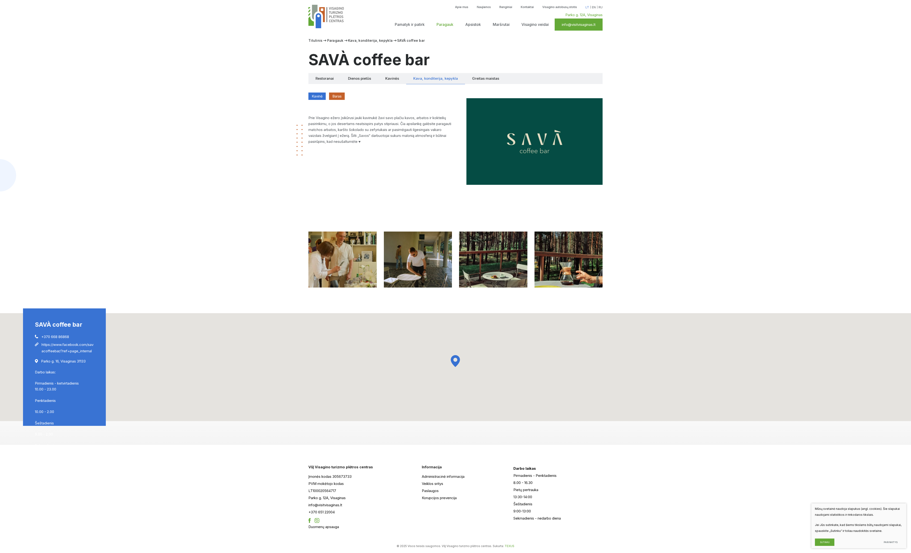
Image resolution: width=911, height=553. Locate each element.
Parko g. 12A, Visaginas (584, 15)
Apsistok (473, 24)
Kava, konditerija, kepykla (370, 40)
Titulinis (315, 40)
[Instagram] (317, 520)
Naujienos (484, 7)
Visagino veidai (535, 24)
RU (601, 7)
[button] (455, 361)
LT (587, 7)
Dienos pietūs (359, 78)
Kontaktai (527, 7)
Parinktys (891, 542)
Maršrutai (501, 24)
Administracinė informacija (443, 476)
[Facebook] (309, 520)
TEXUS (509, 546)
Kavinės (392, 78)
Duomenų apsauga (323, 527)
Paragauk (445, 24)
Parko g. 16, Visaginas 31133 (63, 361)
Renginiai (505, 7)
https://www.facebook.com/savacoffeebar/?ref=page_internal (67, 347)
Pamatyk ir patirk (410, 24)
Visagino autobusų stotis (559, 7)
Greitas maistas (485, 78)
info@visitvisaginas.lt (578, 24)
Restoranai (325, 78)
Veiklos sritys (432, 483)
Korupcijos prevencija (439, 498)
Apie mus (461, 7)
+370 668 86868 (55, 337)
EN (594, 7)
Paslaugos (430, 490)
